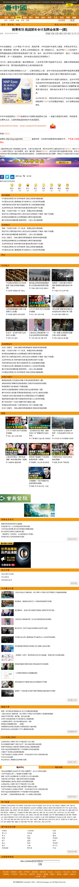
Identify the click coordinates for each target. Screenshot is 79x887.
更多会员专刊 (72, 539)
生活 (62, 17)
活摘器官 (63, 805)
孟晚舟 (7, 810)
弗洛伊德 (59, 808)
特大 (69, 33)
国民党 (51, 808)
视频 (74, 17)
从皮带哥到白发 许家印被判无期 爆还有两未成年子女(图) (22, 208)
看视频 (46, 874)
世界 (49, 17)
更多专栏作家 (72, 851)
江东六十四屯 (18, 817)
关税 (11, 810)
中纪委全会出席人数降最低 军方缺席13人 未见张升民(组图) (23, 201)
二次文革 (39, 462)
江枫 (29, 845)
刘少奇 (75, 819)
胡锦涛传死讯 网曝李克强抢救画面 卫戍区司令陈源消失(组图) (24, 383)
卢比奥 (26, 805)
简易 (54, 831)
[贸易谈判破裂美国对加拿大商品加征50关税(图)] (7, 664)
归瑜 (54, 833)
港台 (31, 17)
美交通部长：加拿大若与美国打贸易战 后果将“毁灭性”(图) (34, 610)
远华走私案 (21, 314)
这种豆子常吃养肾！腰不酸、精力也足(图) (15, 716)
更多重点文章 (72, 700)
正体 (52, 33)
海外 (31, 819)
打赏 (56, 33)
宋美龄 (63, 819)
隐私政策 (43, 872)
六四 (52, 805)
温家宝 (15, 314)
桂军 (46, 819)
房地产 (73, 812)
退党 (54, 808)
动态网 (38, 876)
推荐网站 (6, 874)
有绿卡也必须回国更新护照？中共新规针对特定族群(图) (20, 749)
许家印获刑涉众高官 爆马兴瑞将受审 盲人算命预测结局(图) (23, 205)
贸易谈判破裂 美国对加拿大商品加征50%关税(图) (31, 664)
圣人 (32, 314)
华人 (71, 817)
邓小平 (67, 819)
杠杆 (44, 812)
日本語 (74, 872)
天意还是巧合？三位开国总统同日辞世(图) (15, 526)
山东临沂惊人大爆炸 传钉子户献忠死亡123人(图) (17, 741)
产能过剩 (66, 462)
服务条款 (35, 872)
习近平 (46, 101)
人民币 (59, 812)
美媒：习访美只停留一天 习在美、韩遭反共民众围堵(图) (22, 211)
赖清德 (3, 810)
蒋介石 (58, 819)
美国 (25, 17)
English (50, 872)
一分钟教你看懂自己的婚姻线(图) (26, 673)
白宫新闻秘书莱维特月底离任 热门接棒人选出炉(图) (32, 646)
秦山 (3, 843)
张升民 (10, 291)
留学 (5, 819)
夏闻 (54, 835)
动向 (6, 20)
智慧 (22, 822)
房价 (38, 815)
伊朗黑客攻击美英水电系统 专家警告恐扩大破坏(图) (19, 726)
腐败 (70, 810)
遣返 (12, 819)
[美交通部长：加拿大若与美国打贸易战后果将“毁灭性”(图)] (7, 610)
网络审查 (11, 817)
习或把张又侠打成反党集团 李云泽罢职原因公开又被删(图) (23, 396)
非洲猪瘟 (45, 815)
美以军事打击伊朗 (7, 574)
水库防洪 (48, 438)
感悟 (25, 822)
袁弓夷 (21, 808)
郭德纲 (33, 462)
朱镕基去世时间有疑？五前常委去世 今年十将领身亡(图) (22, 405)
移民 (74, 817)
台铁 (67, 805)
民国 (43, 819)
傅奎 (37, 288)
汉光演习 (33, 808)
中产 (11, 815)
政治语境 (46, 462)
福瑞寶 (65, 874)
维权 (70, 815)
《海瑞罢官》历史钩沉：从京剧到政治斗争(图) (17, 534)
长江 (11, 808)
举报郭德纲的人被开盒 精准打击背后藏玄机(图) (17, 781)
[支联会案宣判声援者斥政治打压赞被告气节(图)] (7, 682)
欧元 (62, 812)
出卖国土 (57, 805)
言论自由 (59, 817)
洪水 (35, 314)
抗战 (49, 819)
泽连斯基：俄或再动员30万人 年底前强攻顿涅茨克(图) (33, 601)
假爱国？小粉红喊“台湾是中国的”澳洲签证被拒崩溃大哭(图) (62, 285)
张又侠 (49, 805)
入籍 (21, 819)
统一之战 (45, 486)
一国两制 (11, 812)
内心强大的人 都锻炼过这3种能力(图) (14, 759)
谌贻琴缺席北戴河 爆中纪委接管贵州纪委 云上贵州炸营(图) (23, 399)
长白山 (32, 817)
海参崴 (15, 815)
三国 (32, 338)
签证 (15, 819)
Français (58, 872)
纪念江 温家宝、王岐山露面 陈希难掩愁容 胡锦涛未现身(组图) (24, 237)
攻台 (40, 486)
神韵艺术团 (23, 874)
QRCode (18, 176)
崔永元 (41, 810)
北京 (27, 815)
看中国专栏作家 (8, 827)
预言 (32, 822)
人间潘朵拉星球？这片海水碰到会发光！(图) (16, 721)
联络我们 (14, 872)
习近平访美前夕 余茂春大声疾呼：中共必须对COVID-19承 (62, 433)
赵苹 (54, 840)
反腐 (73, 810)
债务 (41, 812)
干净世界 (14, 874)
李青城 (55, 843)
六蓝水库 (41, 438)
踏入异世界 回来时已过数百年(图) (12, 531)
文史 (56, 17)
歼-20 (36, 486)
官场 (18, 17)
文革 (46, 822)
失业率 (60, 462)
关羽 (45, 338)
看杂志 (39, 874)
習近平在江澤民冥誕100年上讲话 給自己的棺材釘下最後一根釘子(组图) (28, 214)
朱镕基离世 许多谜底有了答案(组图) (15, 386)
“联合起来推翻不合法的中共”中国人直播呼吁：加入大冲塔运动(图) (23, 771)
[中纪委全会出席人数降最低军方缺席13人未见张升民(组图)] (7, 637)
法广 (15, 812)
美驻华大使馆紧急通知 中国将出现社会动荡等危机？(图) (22, 389)
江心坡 (42, 817)
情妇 (63, 810)
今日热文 (5, 266)
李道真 (29, 833)
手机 (28, 822)
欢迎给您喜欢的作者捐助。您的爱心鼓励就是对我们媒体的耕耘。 (24, 126)
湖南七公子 (47, 288)
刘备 (42, 338)
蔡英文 (23, 815)
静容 (29, 843)
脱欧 (34, 812)
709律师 (74, 815)
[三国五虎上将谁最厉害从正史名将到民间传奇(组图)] (7, 619)
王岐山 (22, 291)
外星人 (39, 822)
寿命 (43, 822)
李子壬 (55, 845)
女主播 (64, 817)
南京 (16, 338)
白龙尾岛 (37, 817)
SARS (47, 817)
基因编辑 (61, 815)
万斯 (18, 810)
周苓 (3, 838)
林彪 (71, 819)
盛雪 (29, 840)
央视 (68, 817)
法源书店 (32, 874)
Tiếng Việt (66, 872)
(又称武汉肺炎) (10, 805)
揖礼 (55, 338)
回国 (18, 819)
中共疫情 (71, 438)
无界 (44, 876)
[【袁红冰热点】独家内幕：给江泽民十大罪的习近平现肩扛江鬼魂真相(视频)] (7, 592)
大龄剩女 (11, 462)
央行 (37, 812)
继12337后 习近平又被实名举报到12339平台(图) (31, 628)
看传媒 (59, 874)
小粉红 (56, 291)
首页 (6, 17)
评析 (27, 20)
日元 (66, 812)
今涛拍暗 (30, 831)
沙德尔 (60, 314)
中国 (67, 291)
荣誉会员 (67, 149)
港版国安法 (27, 808)
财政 (5, 815)
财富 (8, 815)
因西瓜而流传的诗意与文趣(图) (11, 524)
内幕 (17, 20)
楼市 (2, 815)
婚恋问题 (18, 462)
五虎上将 (37, 338)
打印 (65, 33)
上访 (2, 817)
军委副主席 (16, 291)
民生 (28, 819)
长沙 (12, 338)
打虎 (76, 810)
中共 (60, 291)
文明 (39, 314)
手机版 (48, 33)
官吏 (22, 20)
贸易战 (40, 805)
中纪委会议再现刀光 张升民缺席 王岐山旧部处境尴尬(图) (22, 198)
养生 (49, 822)
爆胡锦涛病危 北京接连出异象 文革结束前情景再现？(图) (22, 380)
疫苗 (14, 808)
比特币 (51, 812)
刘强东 (31, 815)
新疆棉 (3, 808)
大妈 (34, 815)
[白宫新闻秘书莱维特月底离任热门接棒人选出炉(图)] (7, 646)
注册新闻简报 (7, 857)
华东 (67, 314)
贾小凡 (4, 833)
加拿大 (31, 812)
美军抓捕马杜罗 (6, 580)
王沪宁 (32, 810)
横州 (36, 438)
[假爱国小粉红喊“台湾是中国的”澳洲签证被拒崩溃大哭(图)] (7, 691)
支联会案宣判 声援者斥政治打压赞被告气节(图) (31, 682)
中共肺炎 (3, 805)
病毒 (29, 805)
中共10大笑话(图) (7, 757)
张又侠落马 (5, 577)
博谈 (37, 17)
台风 (55, 314)
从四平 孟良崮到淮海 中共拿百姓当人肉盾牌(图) (17, 719)
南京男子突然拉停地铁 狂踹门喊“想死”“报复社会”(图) (19, 786)
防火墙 (66, 815)
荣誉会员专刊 (7, 519)
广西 (32, 438)
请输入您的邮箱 (26, 861)
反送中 (57, 810)
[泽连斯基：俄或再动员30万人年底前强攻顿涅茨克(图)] (7, 601)
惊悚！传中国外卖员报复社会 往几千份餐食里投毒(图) (19, 711)
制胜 (32, 486)
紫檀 (63, 314)
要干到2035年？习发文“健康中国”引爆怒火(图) (18, 402)
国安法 (7, 808)
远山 (29, 835)
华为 (66, 810)
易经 (13, 822)
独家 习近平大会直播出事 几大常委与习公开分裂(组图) (19, 776)
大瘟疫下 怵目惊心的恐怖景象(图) (12, 752)
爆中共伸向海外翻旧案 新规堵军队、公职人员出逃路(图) (22, 220)
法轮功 (6, 817)
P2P (53, 815)
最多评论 (20, 767)
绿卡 (24, 819)
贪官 (60, 810)
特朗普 (21, 805)
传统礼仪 (60, 338)
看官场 (11, 25)
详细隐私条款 (46, 5)
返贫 (55, 462)
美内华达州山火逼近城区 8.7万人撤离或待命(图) (17, 729)
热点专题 (5, 570)
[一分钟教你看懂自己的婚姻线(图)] (7, 673)
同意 (69, 5)
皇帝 (5, 822)
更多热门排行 (72, 762)
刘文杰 (41, 288)
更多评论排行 (72, 797)
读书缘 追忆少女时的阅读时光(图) (12, 537)
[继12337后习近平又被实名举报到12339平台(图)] (7, 628)
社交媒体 (20, 812)
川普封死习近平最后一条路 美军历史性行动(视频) (18, 779)
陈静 (29, 838)
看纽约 (52, 874)
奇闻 (68, 17)
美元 (47, 812)
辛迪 (54, 848)
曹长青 (29, 848)
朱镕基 (10, 314)
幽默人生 (17, 822)
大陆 (12, 17)
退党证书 (73, 874)
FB (24, 812)
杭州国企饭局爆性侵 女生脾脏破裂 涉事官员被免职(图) (21, 217)
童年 (9, 338)
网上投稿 (6, 872)
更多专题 (74, 583)
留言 (61, 33)
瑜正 (3, 845)
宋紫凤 (4, 831)
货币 (55, 812)
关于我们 (27, 872)
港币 (69, 812)
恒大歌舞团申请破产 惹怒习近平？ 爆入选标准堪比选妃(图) (21, 744)
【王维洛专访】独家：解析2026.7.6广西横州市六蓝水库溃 (39, 433)
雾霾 (56, 815)
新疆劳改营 (52, 817)
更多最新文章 (72, 731)
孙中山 (53, 819)
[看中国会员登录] (15, 498)
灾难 (42, 314)
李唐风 (55, 838)
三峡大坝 (72, 805)
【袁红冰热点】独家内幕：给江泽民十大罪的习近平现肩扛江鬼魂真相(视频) (41, 592)
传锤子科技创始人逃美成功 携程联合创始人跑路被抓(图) (20, 747)
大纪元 (7, 134)
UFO (63, 808)
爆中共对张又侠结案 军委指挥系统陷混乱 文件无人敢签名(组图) (25, 393)
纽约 (43, 17)
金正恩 (71, 808)
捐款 (20, 872)
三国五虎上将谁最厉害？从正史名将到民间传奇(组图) (33, 619)
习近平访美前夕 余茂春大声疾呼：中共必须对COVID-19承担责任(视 (24, 754)
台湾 (63, 291)
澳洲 (40, 819)
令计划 (67, 50)
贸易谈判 (27, 810)
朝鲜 (27, 812)
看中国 (17, 9)
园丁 (3, 840)
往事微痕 (39, 808)
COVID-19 (57, 438)
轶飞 (3, 835)
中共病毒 (65, 438)
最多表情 (59, 767)
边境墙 (15, 810)
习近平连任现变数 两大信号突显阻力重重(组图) (17, 529)
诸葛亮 (9, 822)
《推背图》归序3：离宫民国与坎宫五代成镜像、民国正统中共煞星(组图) (39, 655)
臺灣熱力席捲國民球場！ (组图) (12, 724)
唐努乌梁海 (26, 817)
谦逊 (67, 338)
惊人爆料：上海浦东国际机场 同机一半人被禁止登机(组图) (21, 794)
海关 (8, 819)
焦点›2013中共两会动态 (66, 25)
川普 (17, 805)
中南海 (11, 20)
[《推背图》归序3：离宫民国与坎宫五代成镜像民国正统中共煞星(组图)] (7, 655)
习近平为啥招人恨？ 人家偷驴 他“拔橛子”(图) (16, 774)
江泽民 (18, 116)
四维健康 (5, 848)
